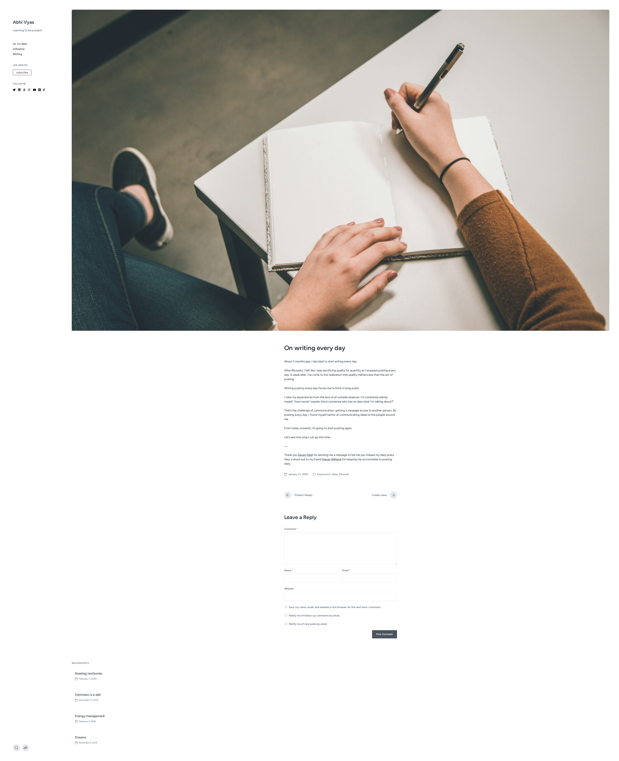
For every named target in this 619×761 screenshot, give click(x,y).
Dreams (80, 737)
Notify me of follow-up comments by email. (314, 615)
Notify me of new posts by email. (308, 623)
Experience (323, 474)
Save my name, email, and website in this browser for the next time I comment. (335, 607)
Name (288, 570)
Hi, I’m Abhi (20, 43)
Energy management (90, 716)
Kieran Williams (331, 459)
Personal (344, 474)
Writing (17, 54)
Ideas (335, 474)
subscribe (22, 72)
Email (346, 570)
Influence (19, 48)
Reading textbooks (88, 673)
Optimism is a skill (88, 695)
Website (289, 588)
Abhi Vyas (23, 22)
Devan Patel (305, 455)
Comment (291, 528)
